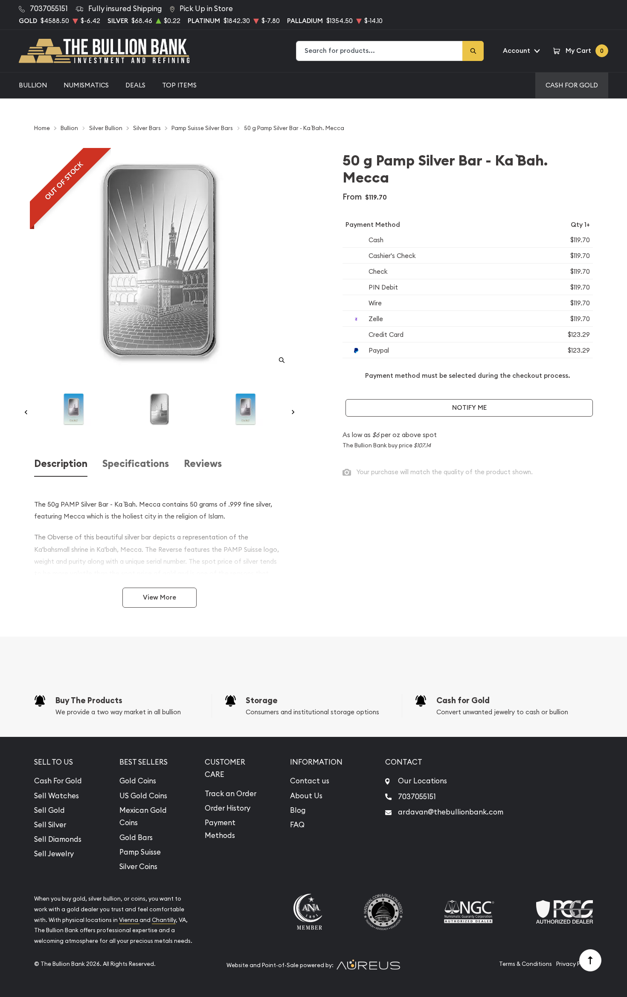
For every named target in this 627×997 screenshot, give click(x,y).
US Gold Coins (143, 795)
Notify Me (469, 407)
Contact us (309, 780)
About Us (306, 795)
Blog (298, 810)
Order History (227, 808)
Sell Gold (49, 810)
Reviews (203, 464)
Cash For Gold (572, 85)
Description (60, 464)
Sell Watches (56, 795)
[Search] (473, 51)
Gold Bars (136, 837)
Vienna (129, 920)
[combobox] (379, 51)
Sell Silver (50, 824)
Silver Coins (138, 866)
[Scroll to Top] (590, 960)
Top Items (179, 85)
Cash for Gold (463, 700)
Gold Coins (137, 780)
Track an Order (230, 793)
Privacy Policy (574, 964)
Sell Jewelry (54, 853)
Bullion (33, 85)
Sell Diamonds (57, 839)
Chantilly (164, 920)
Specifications (135, 464)
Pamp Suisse (140, 852)
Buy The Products (88, 700)
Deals (135, 85)
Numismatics (86, 85)
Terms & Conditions (525, 964)
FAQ (297, 824)
